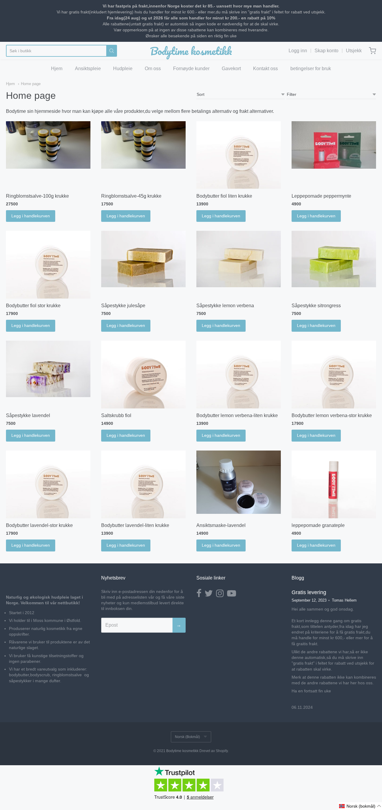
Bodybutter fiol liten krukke (224, 196)
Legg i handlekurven (30, 215)
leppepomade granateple (318, 525)
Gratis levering (309, 592)
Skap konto (326, 50)
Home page (31, 84)
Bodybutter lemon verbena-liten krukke (237, 415)
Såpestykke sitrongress (316, 305)
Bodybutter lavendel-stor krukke (39, 525)
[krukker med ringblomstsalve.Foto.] (143, 145)
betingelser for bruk (310, 68)
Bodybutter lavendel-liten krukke (135, 525)
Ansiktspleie (88, 68)
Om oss (153, 68)
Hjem (56, 68)
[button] (360, 806)
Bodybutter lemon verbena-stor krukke (332, 415)
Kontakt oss (265, 68)
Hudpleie (123, 68)
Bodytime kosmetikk (191, 51)
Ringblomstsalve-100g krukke (37, 196)
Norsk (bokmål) (187, 737)
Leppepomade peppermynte (321, 196)
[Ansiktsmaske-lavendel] (238, 482)
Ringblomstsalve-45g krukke (131, 196)
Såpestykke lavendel (28, 415)
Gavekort (231, 68)
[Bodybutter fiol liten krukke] (238, 155)
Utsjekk (354, 50)
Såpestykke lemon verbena (225, 305)
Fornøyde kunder (191, 68)
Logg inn (298, 50)
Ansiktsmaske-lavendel (221, 525)
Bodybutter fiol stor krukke (33, 305)
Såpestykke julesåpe (123, 305)
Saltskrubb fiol (116, 415)
